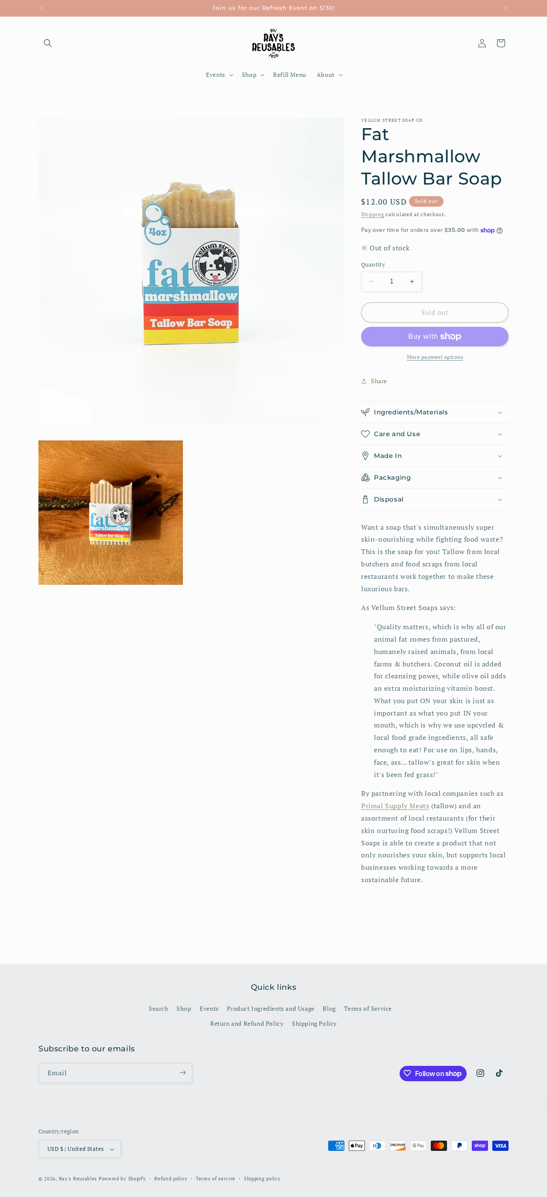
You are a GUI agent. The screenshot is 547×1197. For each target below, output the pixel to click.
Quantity (373, 264)
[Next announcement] (505, 8)
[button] (47, 43)
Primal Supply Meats (395, 806)
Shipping (372, 214)
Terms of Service (368, 1008)
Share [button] (379, 381)
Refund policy (170, 1179)
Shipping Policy (314, 1024)
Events (209, 1008)
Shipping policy (262, 1179)
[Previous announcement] (41, 8)
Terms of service (215, 1179)
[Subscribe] (182, 1072)
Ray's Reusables (78, 1179)
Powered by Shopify (122, 1179)
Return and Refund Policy (246, 1024)
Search (158, 1008)
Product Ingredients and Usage (270, 1008)
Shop (183, 1008)
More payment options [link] (435, 357)
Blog (329, 1008)
